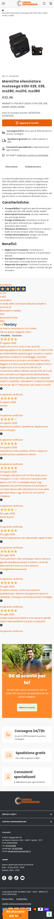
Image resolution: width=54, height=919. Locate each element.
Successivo (17, 336)
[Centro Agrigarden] (27, 3)
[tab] (11, 166)
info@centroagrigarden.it (19, 851)
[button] (50, 3)
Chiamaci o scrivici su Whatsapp (32, 155)
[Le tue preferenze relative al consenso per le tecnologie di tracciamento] (49, 914)
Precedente (5, 336)
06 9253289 (11, 845)
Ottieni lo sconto (27, 707)
